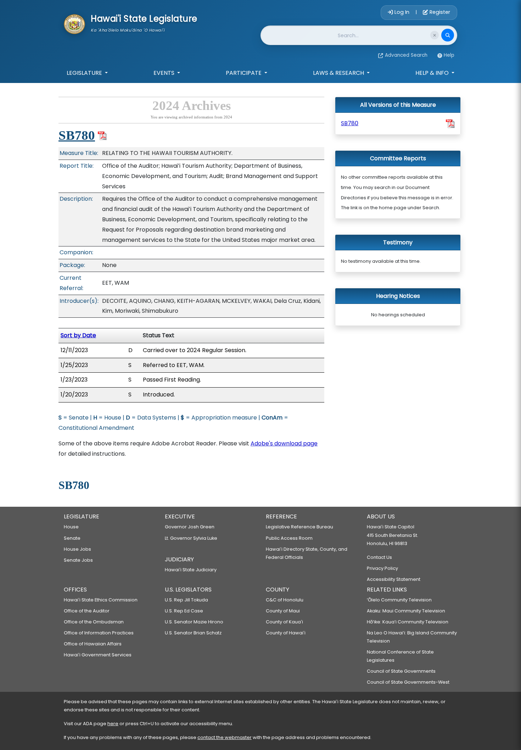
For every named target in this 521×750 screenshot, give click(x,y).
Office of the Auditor (87, 611)
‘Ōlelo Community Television (399, 600)
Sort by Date (78, 335)
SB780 (76, 135)
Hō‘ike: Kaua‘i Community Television (407, 622)
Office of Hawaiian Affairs (93, 644)
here (112, 724)
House (71, 527)
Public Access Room (289, 538)
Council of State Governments (401, 671)
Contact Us (379, 557)
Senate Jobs (78, 560)
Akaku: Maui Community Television (406, 611)
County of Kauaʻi (284, 622)
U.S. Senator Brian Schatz (193, 633)
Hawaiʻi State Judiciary (191, 570)
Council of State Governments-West (408, 682)
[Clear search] (434, 35)
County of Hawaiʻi (286, 633)
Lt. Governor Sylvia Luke (191, 538)
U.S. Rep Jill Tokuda (186, 600)
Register (439, 12)
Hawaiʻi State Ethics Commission (101, 600)
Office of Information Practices (99, 633)
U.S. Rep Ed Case (184, 611)
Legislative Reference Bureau (299, 527)
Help (449, 55)
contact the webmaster (224, 737)
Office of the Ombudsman (94, 622)
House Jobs (77, 549)
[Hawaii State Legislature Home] (74, 23)
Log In (402, 12)
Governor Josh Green (189, 527)
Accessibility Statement (393, 579)
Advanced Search (406, 55)
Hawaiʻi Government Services (97, 655)
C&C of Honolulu (284, 600)
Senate (72, 538)
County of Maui (283, 611)
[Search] (447, 35)
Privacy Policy (382, 568)
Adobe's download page (284, 443)
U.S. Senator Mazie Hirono (194, 622)
